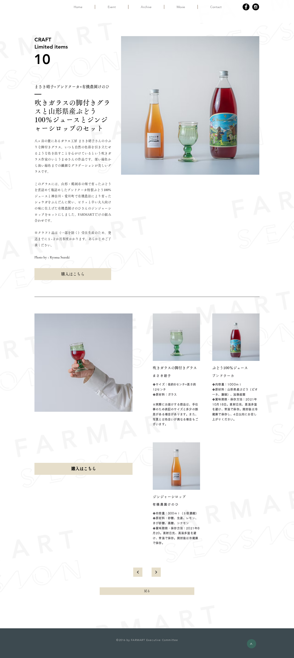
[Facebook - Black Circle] (246, 6)
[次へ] (156, 572)
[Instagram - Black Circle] (255, 6)
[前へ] (137, 572)
